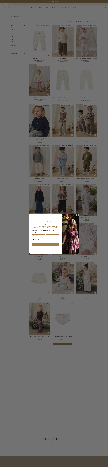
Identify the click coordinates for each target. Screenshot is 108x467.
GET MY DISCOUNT (46, 244)
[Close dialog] (77, 215)
